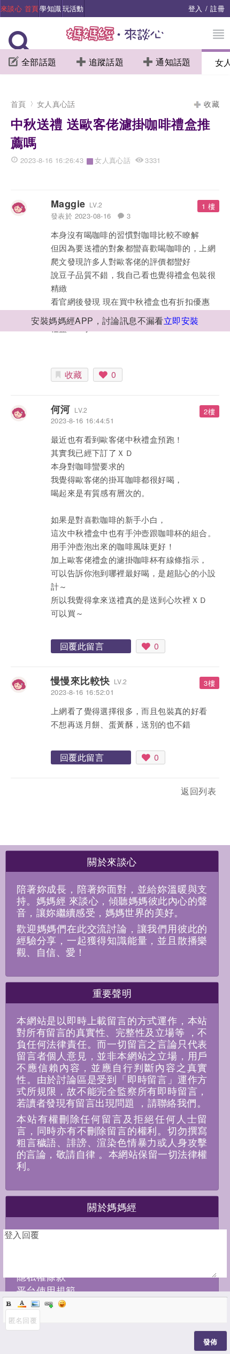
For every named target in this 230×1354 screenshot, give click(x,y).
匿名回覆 (23, 1320)
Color (22, 1303)
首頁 (18, 103)
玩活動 (73, 8)
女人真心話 (56, 103)
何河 (61, 409)
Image (35, 1303)
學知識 (50, 8)
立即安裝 (181, 320)
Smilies (62, 1303)
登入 (195, 8)
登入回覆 (22, 1234)
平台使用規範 (46, 1290)
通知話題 (173, 62)
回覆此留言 (82, 646)
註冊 (217, 8)
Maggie (68, 204)
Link (48, 1303)
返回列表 (198, 791)
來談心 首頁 (20, 8)
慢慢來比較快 (80, 680)
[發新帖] (34, 793)
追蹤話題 (106, 62)
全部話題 (39, 62)
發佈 (210, 1341)
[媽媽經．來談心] (115, 39)
